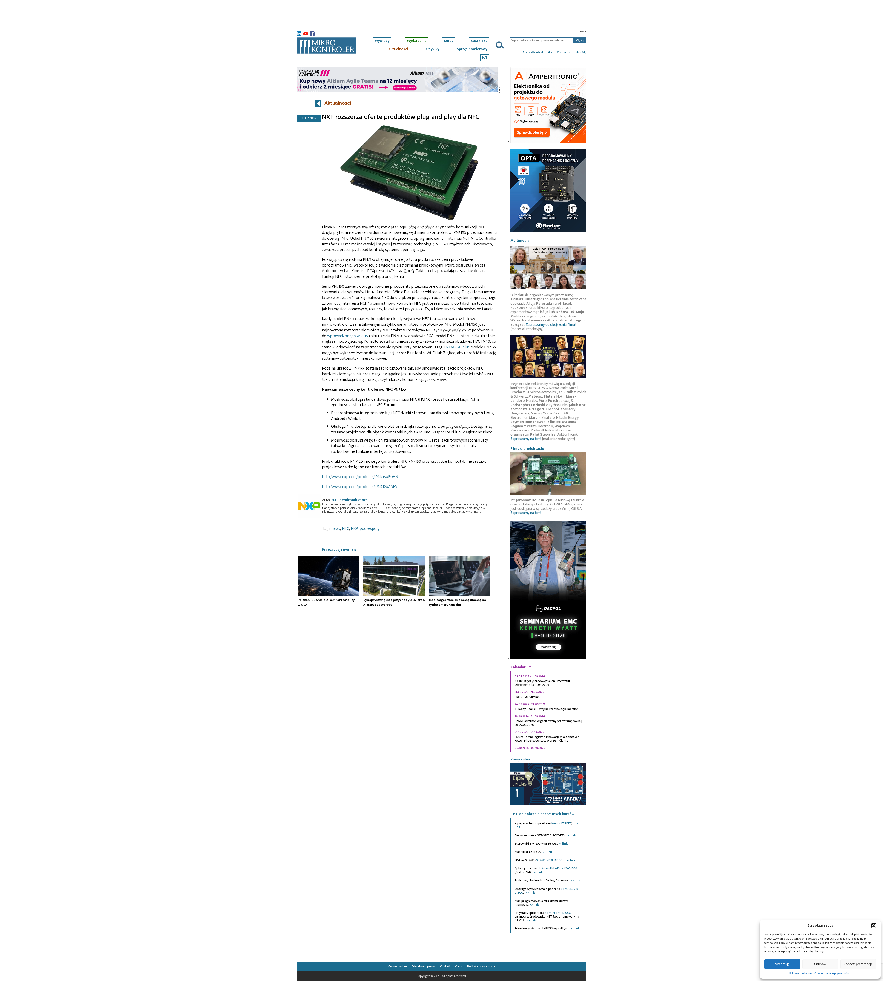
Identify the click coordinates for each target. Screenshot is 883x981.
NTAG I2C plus (458, 347)
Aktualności (398, 49)
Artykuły (432, 49)
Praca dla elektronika (537, 52)
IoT (484, 57)
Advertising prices (423, 966)
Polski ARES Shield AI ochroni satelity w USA (326, 602)
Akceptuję (782, 964)
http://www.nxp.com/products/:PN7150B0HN (360, 476)
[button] (874, 925)
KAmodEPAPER (561, 823)
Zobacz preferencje (858, 964)
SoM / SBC (479, 41)
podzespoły (370, 528)
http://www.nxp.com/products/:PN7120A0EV (359, 486)
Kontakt (445, 966)
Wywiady (382, 41)
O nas (459, 966)
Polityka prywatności (481, 966)
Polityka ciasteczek (800, 973)
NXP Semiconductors (349, 500)
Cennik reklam (397, 966)
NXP (354, 528)
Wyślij (580, 40)
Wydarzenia (417, 41)
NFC (345, 528)
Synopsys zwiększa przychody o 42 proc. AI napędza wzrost (394, 602)
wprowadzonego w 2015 (347, 336)
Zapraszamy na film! (525, 439)
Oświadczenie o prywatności (831, 973)
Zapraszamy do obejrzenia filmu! (551, 325)
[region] (548, 711)
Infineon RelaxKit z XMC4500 (558, 868)
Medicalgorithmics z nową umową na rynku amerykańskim (457, 602)
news (335, 528)
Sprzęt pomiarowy (472, 49)
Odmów (820, 964)
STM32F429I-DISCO (549, 860)
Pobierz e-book (571, 52)
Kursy (448, 41)
